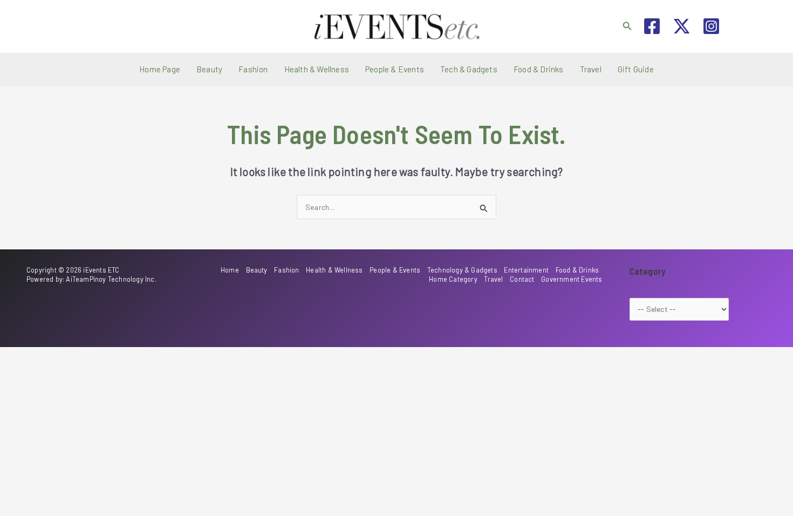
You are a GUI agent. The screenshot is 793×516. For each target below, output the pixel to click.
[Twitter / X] (682, 26)
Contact (522, 279)
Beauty (209, 69)
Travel (590, 69)
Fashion (253, 69)
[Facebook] (652, 26)
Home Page (159, 69)
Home (230, 270)
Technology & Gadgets (462, 270)
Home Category (453, 279)
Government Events (571, 279)
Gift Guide (636, 69)
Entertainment (526, 270)
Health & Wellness (316, 69)
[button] (627, 26)
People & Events (394, 69)
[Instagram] (711, 26)
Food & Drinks (539, 69)
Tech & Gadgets (468, 69)
